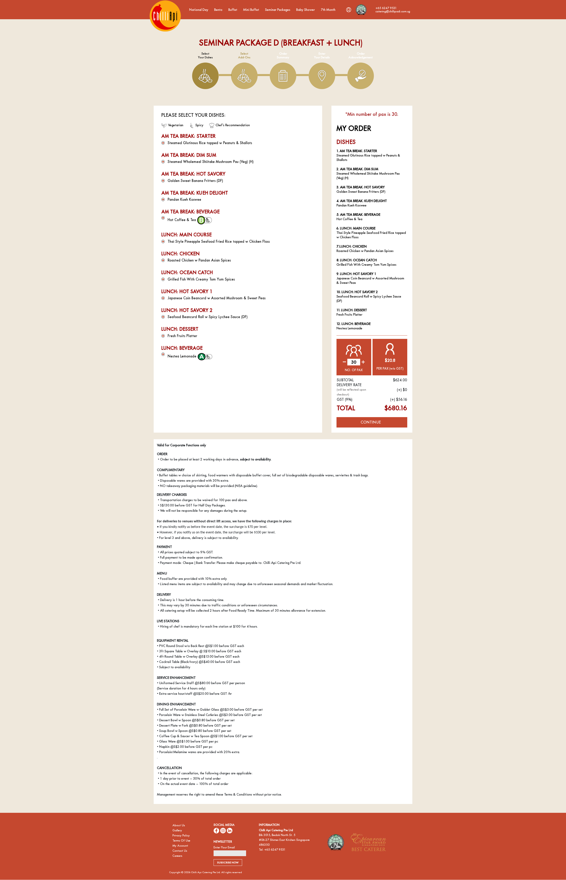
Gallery (177, 830)
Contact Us (179, 851)
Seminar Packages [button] (278, 10)
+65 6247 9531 (275, 849)
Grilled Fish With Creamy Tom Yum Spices (201, 279)
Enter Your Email (224, 847)
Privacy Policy (181, 835)
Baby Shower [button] (306, 10)
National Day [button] (199, 10)
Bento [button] (218, 10)
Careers (177, 856)
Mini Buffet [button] (251, 10)
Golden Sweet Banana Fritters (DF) (195, 181)
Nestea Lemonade (182, 356)
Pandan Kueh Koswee (184, 199)
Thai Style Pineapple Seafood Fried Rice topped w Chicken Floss (219, 241)
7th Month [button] (328, 10)
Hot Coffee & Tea (182, 220)
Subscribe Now (228, 862)
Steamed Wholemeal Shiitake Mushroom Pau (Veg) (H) (211, 162)
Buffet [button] (233, 10)
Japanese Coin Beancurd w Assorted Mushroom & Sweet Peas (217, 298)
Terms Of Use (181, 840)
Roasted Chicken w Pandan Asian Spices (199, 260)
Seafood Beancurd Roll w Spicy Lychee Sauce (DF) (208, 317)
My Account (180, 846)
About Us (178, 825)
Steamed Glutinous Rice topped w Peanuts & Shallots (210, 143)
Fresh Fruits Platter (182, 336)
